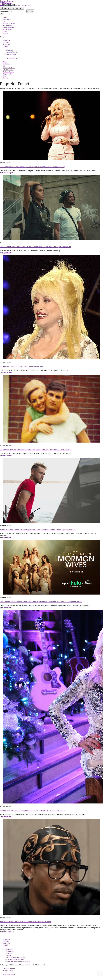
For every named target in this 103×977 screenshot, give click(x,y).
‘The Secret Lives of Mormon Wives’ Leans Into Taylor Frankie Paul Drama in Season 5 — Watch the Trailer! (41, 602)
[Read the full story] (51, 159)
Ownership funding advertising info (18, 961)
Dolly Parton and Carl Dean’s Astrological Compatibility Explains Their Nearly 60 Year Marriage (35, 450)
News (5, 17)
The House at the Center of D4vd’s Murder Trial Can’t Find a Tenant (25, 922)
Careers (9, 953)
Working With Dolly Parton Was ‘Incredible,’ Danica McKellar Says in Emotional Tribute (32, 811)
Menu (2, 13)
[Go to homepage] (7, 936)
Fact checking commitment (15, 957)
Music (5, 31)
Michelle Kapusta (8, 173)
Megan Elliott (6, 253)
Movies (5, 33)
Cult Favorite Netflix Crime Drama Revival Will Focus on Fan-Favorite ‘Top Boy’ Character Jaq (35, 247)
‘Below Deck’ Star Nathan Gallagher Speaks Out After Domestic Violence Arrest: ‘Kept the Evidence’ (38, 530)
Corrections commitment (15, 959)
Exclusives (6, 19)
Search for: (4, 11)
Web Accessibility (12, 58)
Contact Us (10, 951)
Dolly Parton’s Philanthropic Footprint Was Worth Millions (21, 366)
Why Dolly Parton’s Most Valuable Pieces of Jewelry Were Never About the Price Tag (32, 167)
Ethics (8, 955)
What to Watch (8, 25)
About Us (9, 50)
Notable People (8, 27)
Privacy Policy (11, 54)
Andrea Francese (8, 932)
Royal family (7, 29)
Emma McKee (7, 372)
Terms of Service (12, 52)
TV (4, 21)
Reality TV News (9, 23)
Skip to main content (7, 1)
